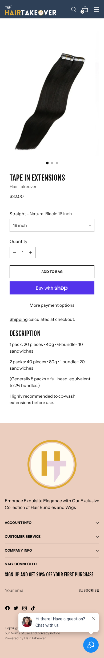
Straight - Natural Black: (41, 213)
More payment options (52, 305)
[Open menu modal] (96, 9)
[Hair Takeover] (31, 9)
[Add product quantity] (14, 252)
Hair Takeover (23, 186)
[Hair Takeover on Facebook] (8, 608)
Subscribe (89, 590)
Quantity (18, 241)
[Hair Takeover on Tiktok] (33, 608)
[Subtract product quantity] (30, 252)
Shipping (19, 319)
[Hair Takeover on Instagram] (25, 608)
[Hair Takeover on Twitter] (16, 608)
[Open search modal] (73, 9)
